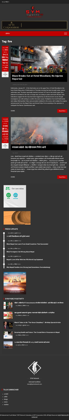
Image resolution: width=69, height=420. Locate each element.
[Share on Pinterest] (21, 111)
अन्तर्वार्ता (6, 394)
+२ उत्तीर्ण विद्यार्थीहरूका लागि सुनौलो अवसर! (18, 236)
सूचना (25, 84)
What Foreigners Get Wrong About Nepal (20, 252)
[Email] (24, 111)
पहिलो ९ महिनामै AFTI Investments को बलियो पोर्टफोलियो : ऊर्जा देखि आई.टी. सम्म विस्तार (38, 303)
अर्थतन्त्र (14, 84)
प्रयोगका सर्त (34, 417)
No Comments (5, 74)
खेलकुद (6, 399)
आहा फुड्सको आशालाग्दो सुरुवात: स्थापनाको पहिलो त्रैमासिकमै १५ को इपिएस (34, 312)
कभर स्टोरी (19, 84)
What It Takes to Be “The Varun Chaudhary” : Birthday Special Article (37, 322)
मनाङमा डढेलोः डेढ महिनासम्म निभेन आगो (29, 147)
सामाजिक (6, 404)
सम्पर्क (59, 415)
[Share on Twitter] (19, 111)
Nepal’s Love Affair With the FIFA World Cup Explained (25, 259)
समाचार (16, 153)
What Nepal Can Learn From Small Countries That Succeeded (27, 244)
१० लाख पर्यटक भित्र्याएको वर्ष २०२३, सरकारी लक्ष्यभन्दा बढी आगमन (32, 342)
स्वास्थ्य (5, 402)
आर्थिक (5, 397)
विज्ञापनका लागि (64, 415)
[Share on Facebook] (17, 111)
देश (23, 84)
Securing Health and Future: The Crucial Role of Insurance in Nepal (37, 332)
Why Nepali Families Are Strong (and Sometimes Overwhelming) (28, 267)
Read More (62, 111)
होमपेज (7, 33)
